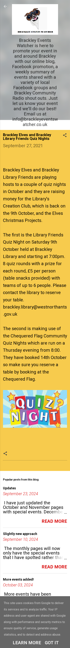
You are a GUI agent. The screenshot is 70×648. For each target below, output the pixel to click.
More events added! (18, 579)
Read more (54, 521)
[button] (65, 135)
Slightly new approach (20, 534)
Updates (9, 488)
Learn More (27, 642)
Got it (52, 642)
